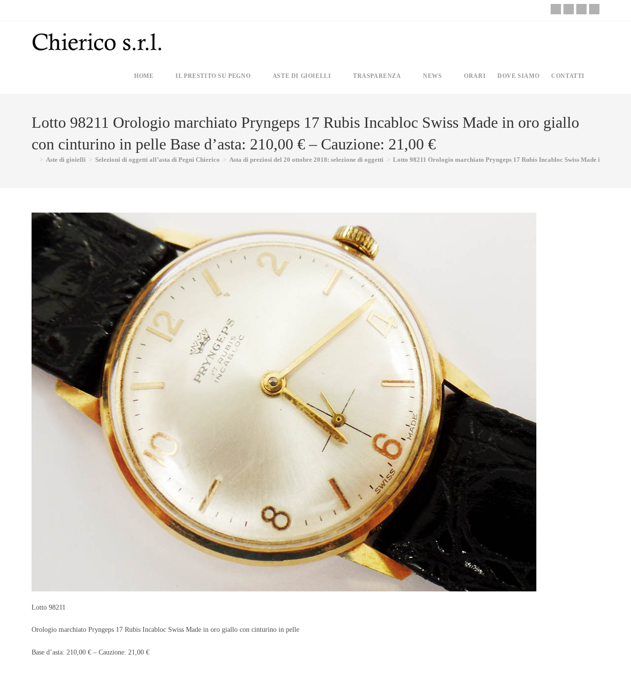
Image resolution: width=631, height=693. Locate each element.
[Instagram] (581, 9)
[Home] (34, 159)
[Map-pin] (594, 9)
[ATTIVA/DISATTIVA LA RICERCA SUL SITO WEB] (599, 76)
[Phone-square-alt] (556, 9)
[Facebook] (568, 9)
